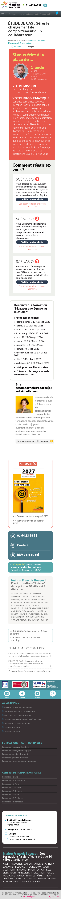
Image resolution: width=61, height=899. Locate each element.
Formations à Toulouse (12, 798)
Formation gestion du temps (15, 758)
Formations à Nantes (11, 787)
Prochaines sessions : (26, 317)
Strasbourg (18, 620)
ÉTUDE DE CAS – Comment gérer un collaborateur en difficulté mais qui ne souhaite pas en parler (25, 663)
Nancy (30, 611)
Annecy (26, 596)
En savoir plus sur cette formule (32, 440)
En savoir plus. (29, 896)
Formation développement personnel (19, 761)
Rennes (30, 617)
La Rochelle (44, 869)
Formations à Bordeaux (12, 802)
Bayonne (37, 596)
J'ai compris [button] (55, 896)
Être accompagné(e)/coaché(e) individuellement (34, 388)
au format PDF (28, 522)
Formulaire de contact (19, 836)
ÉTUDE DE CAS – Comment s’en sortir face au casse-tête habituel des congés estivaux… (29, 654)
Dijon (39, 602)
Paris (44, 614)
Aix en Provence (21, 593)
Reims (20, 617)
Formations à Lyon (10, 794)
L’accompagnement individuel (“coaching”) (23, 719)
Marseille (17, 608)
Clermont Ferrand (23, 602)
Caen (42, 599)
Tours (44, 620)
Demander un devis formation (17, 723)
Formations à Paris (10, 784)
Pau (13, 617)
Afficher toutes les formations (18, 707)
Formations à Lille (10, 777)
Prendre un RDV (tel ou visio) (22, 839)
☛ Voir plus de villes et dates (31, 367)
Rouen (40, 617)
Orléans (34, 614)
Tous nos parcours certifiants (17, 715)
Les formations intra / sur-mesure (19, 711)
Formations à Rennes (12, 791)
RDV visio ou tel (27, 554)
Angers (15, 596)
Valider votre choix (32, 199)
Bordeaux (31, 599)
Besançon (17, 599)
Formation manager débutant (15, 747)
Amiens (37, 593)
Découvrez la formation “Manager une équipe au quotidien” (30, 308)
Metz (28, 608)
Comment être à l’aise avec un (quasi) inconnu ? (29, 672)
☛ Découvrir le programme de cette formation (31, 373)
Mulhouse (19, 611)
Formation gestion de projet (15, 754)
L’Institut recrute (12, 731)
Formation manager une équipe (16, 750)
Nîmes (14, 614)
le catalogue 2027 (30, 516)
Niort (23, 614)
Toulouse (33, 620)
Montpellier (41, 608)
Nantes (40, 611)
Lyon (34, 605)
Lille (27, 605)
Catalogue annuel (12, 727)
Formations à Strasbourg (13, 780)
